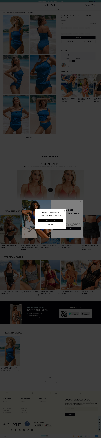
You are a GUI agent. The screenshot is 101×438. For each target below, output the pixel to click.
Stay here (50, 224)
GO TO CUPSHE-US (50, 220)
